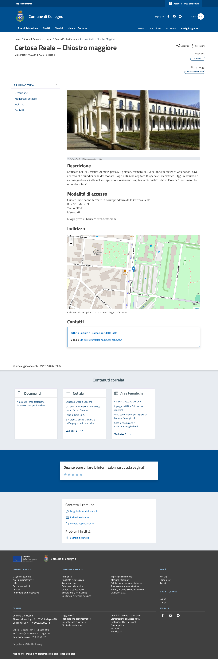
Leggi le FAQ (68, 615)
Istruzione (171, 28)
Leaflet (196, 308)
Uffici (15, 583)
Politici (16, 589)
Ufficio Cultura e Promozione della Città (94, 333)
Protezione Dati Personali (123, 622)
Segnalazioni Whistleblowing (27, 644)
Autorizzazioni (69, 583)
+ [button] (71, 239)
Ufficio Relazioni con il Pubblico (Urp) (31, 630)
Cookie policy (117, 625)
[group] (36, 415)
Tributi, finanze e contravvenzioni (127, 589)
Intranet (115, 628)
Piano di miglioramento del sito (42, 653)
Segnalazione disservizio (74, 622)
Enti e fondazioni (21, 586)
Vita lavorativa (118, 592)
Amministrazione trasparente (125, 615)
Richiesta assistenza (72, 625)
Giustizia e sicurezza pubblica (76, 596)
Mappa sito (18, 653)
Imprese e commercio (121, 576)
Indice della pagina (23, 84)
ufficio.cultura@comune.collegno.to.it (101, 340)
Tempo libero (155, 28)
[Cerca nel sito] (201, 16)
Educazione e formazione (74, 592)
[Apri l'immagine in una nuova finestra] (133, 120)
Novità (46, 28)
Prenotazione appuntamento (76, 618)
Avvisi (163, 583)
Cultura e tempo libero (73, 589)
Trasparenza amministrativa (125, 586)
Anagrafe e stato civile (73, 580)
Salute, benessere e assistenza (126, 583)
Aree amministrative (23, 580)
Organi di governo (22, 576)
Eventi (163, 599)
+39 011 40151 (38, 637)
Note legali (116, 631)
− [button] (71, 243)
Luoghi (163, 602)
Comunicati (165, 580)
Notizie (163, 576)
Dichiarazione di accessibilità (125, 618)
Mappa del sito (67, 653)
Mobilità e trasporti (120, 580)
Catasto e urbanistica (72, 586)
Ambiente (67, 576)
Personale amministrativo (26, 592)
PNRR (141, 28)
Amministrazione (28, 28)
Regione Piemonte (24, 3)
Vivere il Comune (77, 28)
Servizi (59, 28)
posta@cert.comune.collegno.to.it (34, 633)
